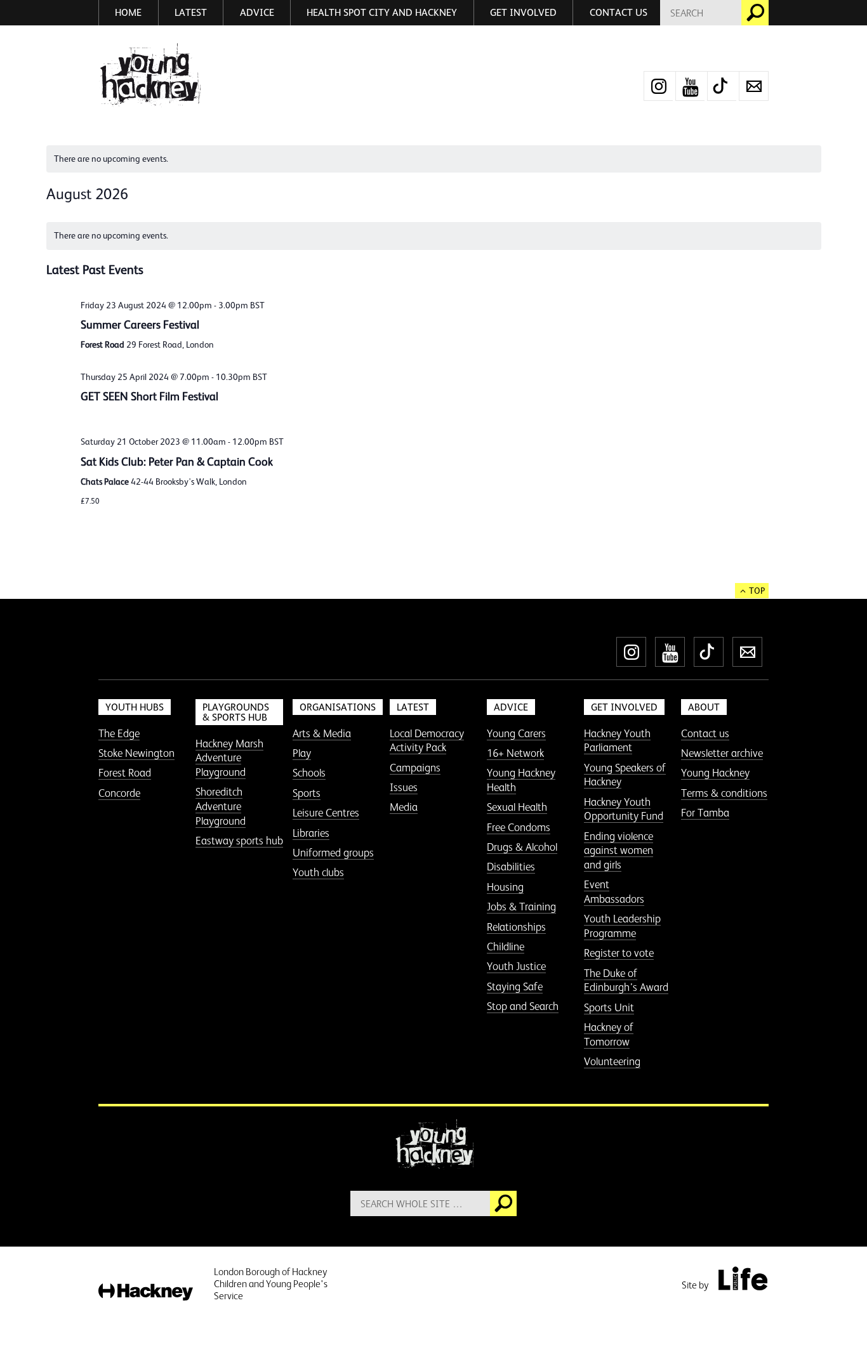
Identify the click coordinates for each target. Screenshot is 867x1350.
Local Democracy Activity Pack (427, 740)
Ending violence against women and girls (618, 850)
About (704, 707)
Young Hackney (715, 772)
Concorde (119, 793)
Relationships (516, 927)
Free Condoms (518, 827)
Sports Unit (609, 1007)
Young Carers (516, 733)
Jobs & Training (521, 906)
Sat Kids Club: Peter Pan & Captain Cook (177, 461)
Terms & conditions (724, 793)
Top (757, 591)
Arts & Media (322, 733)
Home (128, 12)
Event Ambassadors (614, 891)
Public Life (743, 1278)
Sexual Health (517, 807)
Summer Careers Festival (140, 324)
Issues (404, 787)
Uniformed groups (333, 852)
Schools (309, 772)
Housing (505, 887)
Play (302, 753)
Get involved (523, 12)
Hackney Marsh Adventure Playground (229, 757)
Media (404, 807)
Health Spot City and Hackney (382, 12)
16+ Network (515, 753)
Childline (505, 946)
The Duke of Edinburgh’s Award (626, 980)
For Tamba (705, 812)
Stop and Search (523, 1006)
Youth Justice (516, 966)
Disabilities (511, 866)
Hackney (145, 1292)
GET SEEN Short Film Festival (149, 396)
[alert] (433, 159)
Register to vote (619, 953)
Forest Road (124, 772)
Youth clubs (318, 872)
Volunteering (612, 1061)
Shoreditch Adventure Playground (220, 806)
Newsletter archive (722, 753)
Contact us (618, 12)
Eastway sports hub (239, 840)
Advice (257, 12)
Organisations (338, 707)
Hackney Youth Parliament (617, 740)
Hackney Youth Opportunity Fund (623, 809)
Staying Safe (515, 986)
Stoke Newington (136, 753)
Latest (191, 12)
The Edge (119, 733)
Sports (307, 793)
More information (149, 75)
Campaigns (415, 767)
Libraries (311, 833)
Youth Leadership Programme (622, 926)
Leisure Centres (326, 812)
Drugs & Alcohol (522, 847)
